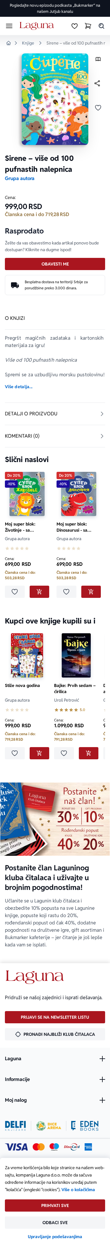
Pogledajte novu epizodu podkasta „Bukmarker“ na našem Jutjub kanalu (55, 8)
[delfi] (15, 1126)
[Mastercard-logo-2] (39, 1147)
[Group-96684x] (84, 1126)
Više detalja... (18, 386)
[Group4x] (54, 1147)
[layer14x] (88, 1147)
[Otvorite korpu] (88, 26)
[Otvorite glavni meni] (9, 26)
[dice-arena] (48, 1126)
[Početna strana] (38, 26)
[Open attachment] (98, 60)
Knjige (28, 43)
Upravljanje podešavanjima (55, 1236)
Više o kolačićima (78, 1189)
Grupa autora (20, 178)
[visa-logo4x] (16, 1147)
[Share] (97, 83)
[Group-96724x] (72, 1147)
